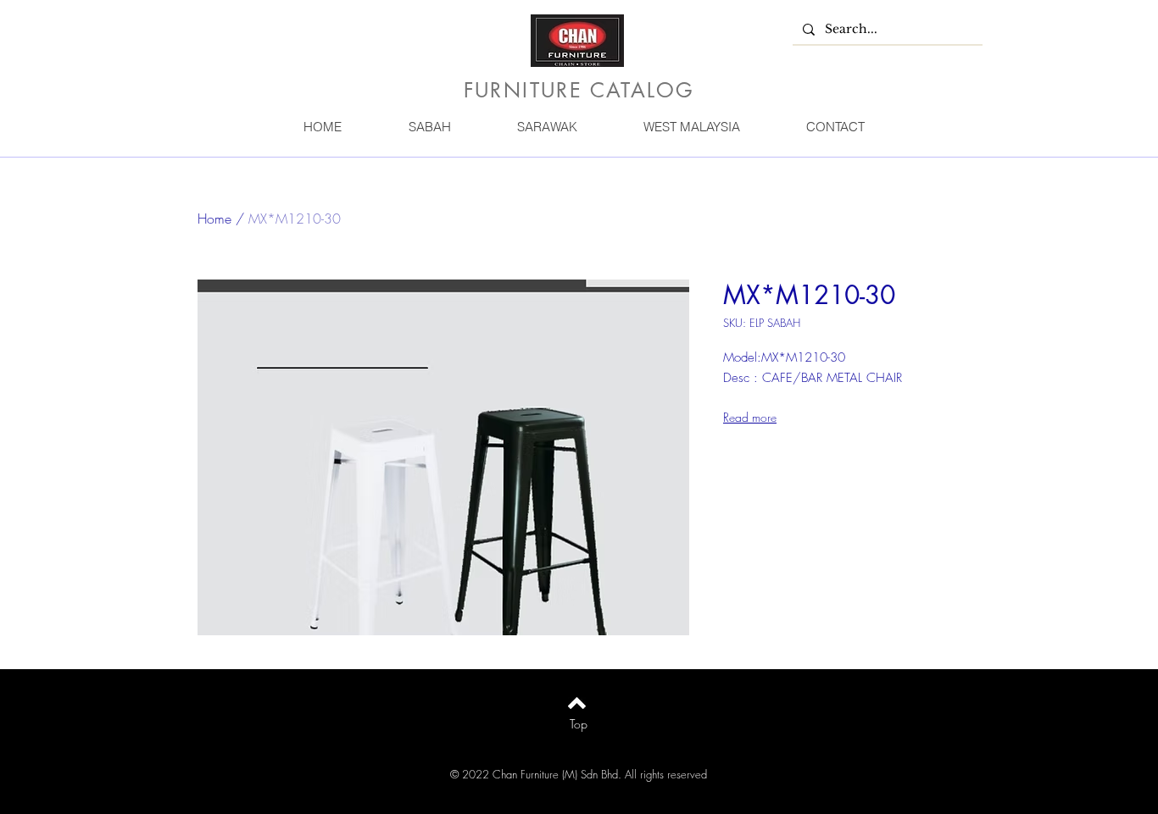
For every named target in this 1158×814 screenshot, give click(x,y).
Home (214, 218)
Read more (750, 417)
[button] (429, 127)
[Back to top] (577, 703)
